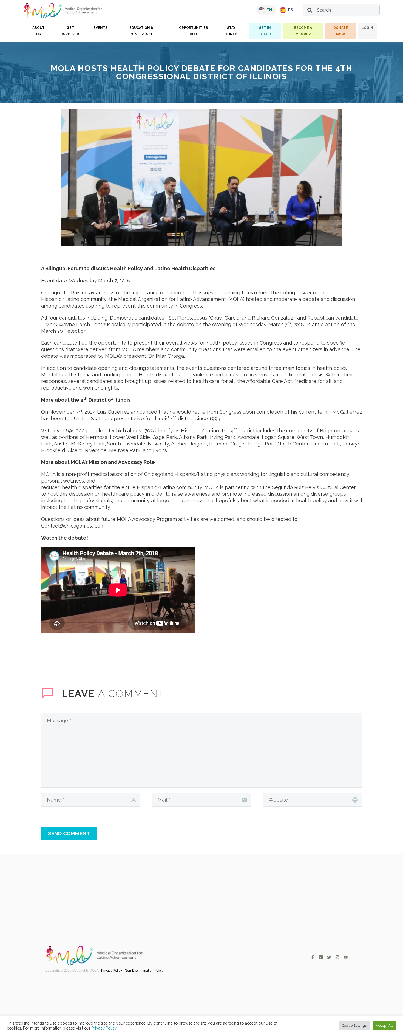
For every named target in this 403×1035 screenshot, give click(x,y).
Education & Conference (141, 31)
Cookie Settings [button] (354, 1025)
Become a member (303, 31)
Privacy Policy (111, 970)
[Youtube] (346, 957)
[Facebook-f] (313, 957)
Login (367, 28)
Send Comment (69, 833)
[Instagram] (337, 957)
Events (100, 28)
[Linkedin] (321, 957)
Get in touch (265, 31)
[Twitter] (329, 957)
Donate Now (340, 31)
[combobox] (341, 10)
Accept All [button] (384, 1025)
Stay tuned (231, 31)
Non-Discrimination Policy (144, 970)
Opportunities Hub (193, 31)
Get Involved (70, 31)
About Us (38, 31)
